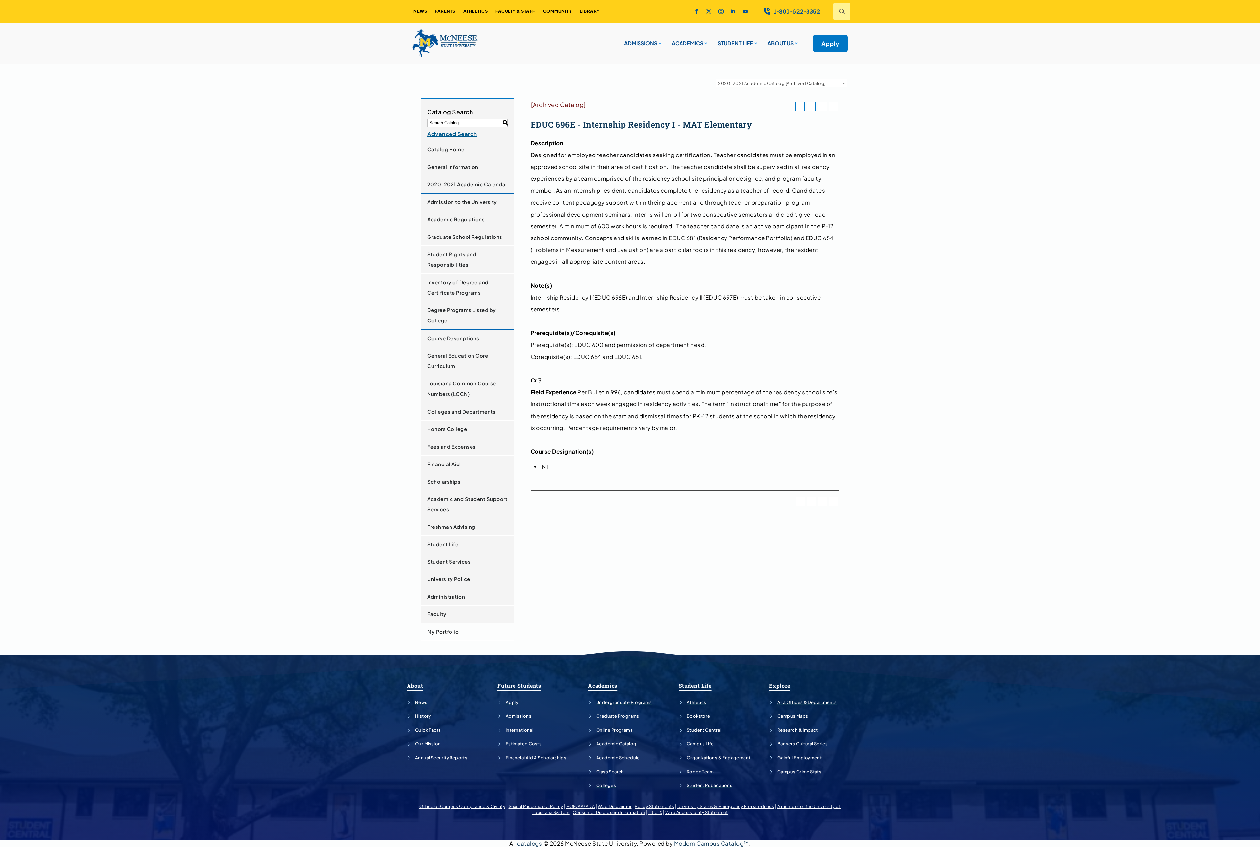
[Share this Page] (811, 106)
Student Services (449, 561)
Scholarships (443, 481)
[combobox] (781, 83)
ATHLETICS (475, 11)
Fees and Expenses (451, 447)
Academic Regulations (456, 219)
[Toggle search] (841, 11)
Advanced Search (452, 133)
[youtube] (745, 11)
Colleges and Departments (461, 411)
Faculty (437, 614)
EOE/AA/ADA (580, 806)
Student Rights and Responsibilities (451, 259)
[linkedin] (733, 11)
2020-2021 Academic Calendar (467, 184)
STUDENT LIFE (735, 43)
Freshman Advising (451, 527)
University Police (448, 579)
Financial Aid (443, 464)
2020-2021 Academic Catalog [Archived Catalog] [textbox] (772, 83)
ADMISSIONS (640, 43)
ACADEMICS (687, 43)
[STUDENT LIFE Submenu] (755, 40)
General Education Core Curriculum (457, 360)
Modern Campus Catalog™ (711, 843)
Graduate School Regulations (464, 237)
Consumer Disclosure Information (609, 812)
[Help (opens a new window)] (833, 106)
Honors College (447, 429)
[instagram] (721, 11)
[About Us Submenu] (796, 40)
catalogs (529, 843)
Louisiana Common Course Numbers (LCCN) (461, 388)
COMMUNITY (557, 11)
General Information (452, 167)
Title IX (655, 812)
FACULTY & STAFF (515, 11)
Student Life (442, 544)
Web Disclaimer (615, 806)
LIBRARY (590, 11)
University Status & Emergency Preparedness (725, 806)
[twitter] (709, 11)
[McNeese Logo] (445, 43)
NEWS (420, 11)
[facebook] (696, 11)
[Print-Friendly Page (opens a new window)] (822, 106)
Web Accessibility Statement (696, 812)
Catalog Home (445, 149)
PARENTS (445, 11)
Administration (446, 596)
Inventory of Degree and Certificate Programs (458, 287)
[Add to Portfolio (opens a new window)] (800, 106)
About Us (780, 43)
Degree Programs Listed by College (461, 315)
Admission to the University (462, 202)
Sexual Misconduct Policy (536, 806)
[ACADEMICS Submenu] (705, 40)
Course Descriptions (453, 338)
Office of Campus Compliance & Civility (462, 806)
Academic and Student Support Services (467, 504)
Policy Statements (654, 806)
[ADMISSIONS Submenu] (659, 40)
